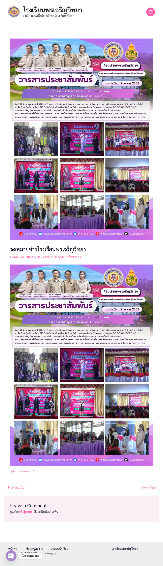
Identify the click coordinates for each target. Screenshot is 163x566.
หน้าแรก (13, 548)
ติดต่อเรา (50, 553)
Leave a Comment (22, 256)
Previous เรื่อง (14, 487)
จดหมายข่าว (44, 256)
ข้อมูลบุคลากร (34, 548)
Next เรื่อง (150, 487)
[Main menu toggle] (150, 12)
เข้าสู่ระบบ (25, 511)
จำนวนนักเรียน (60, 548)
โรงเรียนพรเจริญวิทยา (52, 10)
